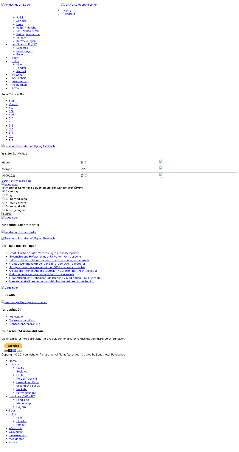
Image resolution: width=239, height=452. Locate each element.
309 (11, 115)
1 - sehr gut (12, 191)
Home (67, 10)
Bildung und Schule (28, 34)
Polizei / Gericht (26, 27)
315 (11, 136)
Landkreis (22, 47)
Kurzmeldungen (26, 41)
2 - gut (9, 195)
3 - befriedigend (16, 199)
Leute (19, 24)
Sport (15, 58)
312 (11, 125)
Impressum (16, 317)
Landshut (69, 14)
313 (11, 129)
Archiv (15, 88)
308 (11, 111)
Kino (19, 64)
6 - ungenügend (15, 210)
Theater (21, 68)
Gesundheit (19, 78)
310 (11, 118)
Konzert (21, 71)
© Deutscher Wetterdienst (16, 180)
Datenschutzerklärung (23, 320)
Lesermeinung (20, 81)
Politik (20, 17)
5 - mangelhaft (15, 206)
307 (11, 108)
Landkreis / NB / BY (24, 44)
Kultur (15, 61)
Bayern (20, 54)
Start (12, 100)
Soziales (21, 21)
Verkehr (21, 37)
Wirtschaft (18, 74)
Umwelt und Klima (27, 31)
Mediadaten (19, 84)
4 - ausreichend (15, 202)
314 (11, 132)
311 (11, 122)
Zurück (13, 104)
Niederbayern (24, 51)
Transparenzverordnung (24, 324)
